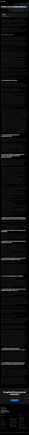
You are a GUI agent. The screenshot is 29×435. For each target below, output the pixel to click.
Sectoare (11, 417)
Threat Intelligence (3, 422)
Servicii (2, 419)
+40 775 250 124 (16, 432)
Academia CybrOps (21, 417)
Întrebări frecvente (21, 424)
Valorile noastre (21, 421)
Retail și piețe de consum (13, 422)
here (11, 71)
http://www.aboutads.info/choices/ (17, 344)
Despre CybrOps (21, 420)
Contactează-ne (21, 425)
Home (1, 417)
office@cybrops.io (22, 346)
